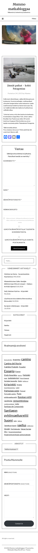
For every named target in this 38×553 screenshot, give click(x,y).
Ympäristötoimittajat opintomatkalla (17, 435)
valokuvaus (30, 425)
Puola (19, 394)
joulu (5, 378)
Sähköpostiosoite (12, 200)
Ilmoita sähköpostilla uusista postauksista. (19, 241)
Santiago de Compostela (13, 407)
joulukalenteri (13, 378)
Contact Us (19, 523)
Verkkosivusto (10, 209)
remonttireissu (20, 400)
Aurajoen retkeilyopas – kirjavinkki (16, 306)
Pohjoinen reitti (11, 390)
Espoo (17, 371)
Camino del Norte (12, 363)
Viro (5, 432)
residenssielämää (9, 404)
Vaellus (6, 325)
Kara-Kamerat (24, 378)
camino (26, 359)
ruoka (17, 404)
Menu (34, 18)
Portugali (22, 391)
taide (15, 421)
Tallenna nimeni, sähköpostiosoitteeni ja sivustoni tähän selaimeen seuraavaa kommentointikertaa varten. (20, 220)
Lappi (17, 388)
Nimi (6, 190)
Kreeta (19, 385)
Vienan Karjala (26, 429)
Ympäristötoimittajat (14, 432)
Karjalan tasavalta (10, 381)
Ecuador (22, 367)
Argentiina (16, 360)
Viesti (6, 495)
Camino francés (11, 367)
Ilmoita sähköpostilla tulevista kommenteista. (19, 230)
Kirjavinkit (7, 321)
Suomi (8, 420)
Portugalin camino (10, 394)
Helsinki (26, 375)
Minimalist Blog (13, 550)
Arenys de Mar (8, 359)
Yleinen (6, 330)
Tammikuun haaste (10, 426)
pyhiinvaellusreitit (10, 397)
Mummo (27, 93)
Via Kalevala (15, 429)
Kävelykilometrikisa (9, 387)
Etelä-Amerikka (10, 375)
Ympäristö (7, 335)
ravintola (8, 401)
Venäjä (7, 429)
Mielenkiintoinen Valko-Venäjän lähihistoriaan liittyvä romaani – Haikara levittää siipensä (18, 283)
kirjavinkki (10, 384)
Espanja (9, 371)
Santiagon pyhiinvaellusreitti (16, 413)
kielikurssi (25, 381)
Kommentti (9, 161)
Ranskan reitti (25, 397)
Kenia (20, 381)
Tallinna (20, 421)
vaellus (21, 425)
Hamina (20, 375)
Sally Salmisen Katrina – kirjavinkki (16, 291)
